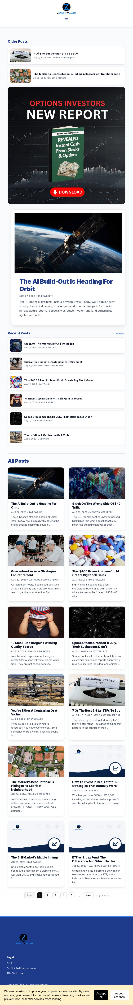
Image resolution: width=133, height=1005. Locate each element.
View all (120, 333)
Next (88, 895)
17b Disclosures (16, 973)
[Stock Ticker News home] (66, 8)
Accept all (101, 995)
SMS (9, 963)
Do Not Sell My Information (22, 968)
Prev (29, 895)
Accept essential (119, 995)
